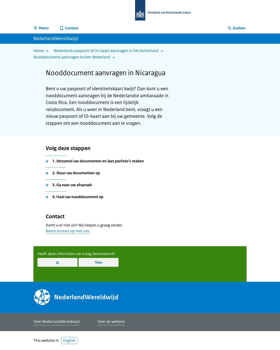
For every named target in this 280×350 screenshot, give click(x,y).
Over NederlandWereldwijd (56, 321)
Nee (98, 262)
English (69, 340)
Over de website (111, 321)
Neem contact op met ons (68, 231)
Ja (57, 262)
